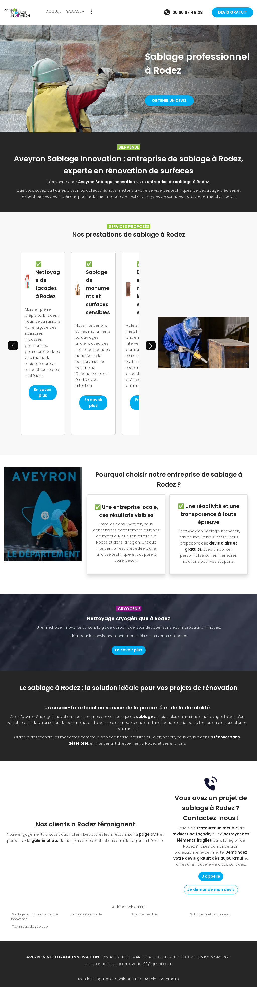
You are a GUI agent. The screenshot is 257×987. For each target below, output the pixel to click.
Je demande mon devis (211, 889)
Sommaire (169, 978)
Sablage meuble (144, 914)
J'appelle (211, 876)
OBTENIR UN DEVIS (169, 100)
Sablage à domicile (87, 914)
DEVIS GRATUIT (232, 12)
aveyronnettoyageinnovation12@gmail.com (129, 964)
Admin (150, 978)
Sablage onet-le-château (210, 914)
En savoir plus (43, 392)
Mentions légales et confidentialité (109, 978)
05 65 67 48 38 (213, 957)
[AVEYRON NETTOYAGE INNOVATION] (23, 12)
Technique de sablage (30, 926)
